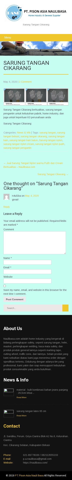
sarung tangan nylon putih (49, 144)
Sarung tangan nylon (50, 140)
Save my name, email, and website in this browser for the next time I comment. (35, 292)
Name (7, 258)
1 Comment (25, 81)
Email (7, 267)
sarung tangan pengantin (17, 147)
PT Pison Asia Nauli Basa (29, 475)
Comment (8, 229)
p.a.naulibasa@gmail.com (37, 458)
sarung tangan (47, 132)
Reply (6, 206)
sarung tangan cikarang (34, 136)
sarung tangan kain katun (23, 140)
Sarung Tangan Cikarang (53, 174)
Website (8, 276)
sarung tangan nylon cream (18, 144)
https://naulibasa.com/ (35, 462)
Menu (7, 37)
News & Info (24, 132)
